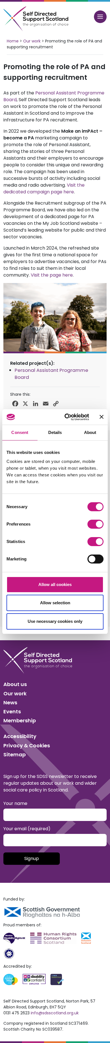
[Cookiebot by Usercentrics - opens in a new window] (66, 417)
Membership (19, 720)
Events (12, 711)
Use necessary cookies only (55, 621)
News (10, 702)
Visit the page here (52, 275)
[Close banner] (102, 417)
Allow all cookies (55, 584)
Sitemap (14, 754)
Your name (15, 803)
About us (15, 684)
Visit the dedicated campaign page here (44, 188)
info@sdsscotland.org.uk (55, 1013)
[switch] (95, 524)
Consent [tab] (19, 432)
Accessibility (19, 736)
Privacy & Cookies (26, 745)
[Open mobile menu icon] (100, 16)
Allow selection (55, 602)
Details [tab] (55, 432)
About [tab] (90, 432)
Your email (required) (26, 828)
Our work (15, 693)
